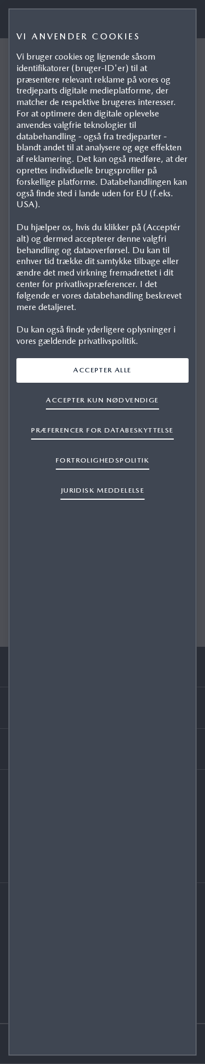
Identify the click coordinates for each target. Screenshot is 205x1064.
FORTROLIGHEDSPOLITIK (102, 460)
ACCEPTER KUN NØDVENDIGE (102, 400)
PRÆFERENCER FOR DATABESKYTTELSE (102, 430)
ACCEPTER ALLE (102, 370)
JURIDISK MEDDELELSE (103, 490)
